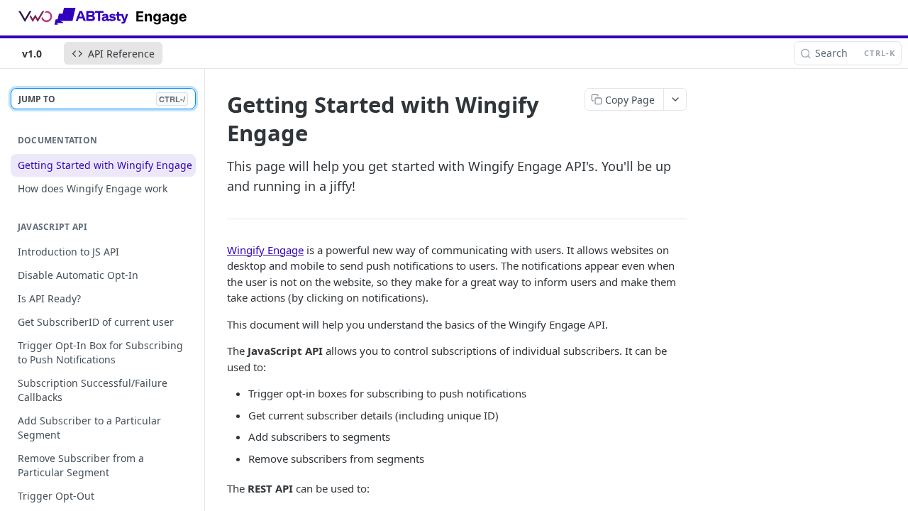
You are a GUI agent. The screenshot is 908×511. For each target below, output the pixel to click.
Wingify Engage (265, 250)
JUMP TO (101, 99)
